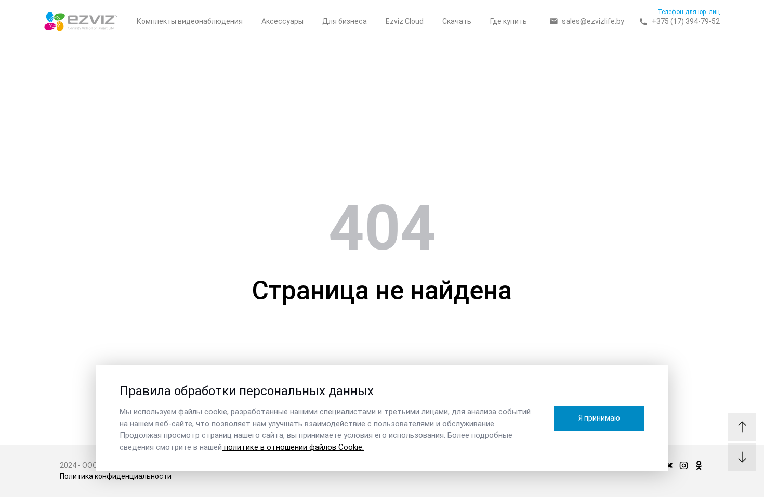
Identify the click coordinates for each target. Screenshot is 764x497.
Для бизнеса (344, 21)
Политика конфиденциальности (116, 476)
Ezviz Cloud (405, 21)
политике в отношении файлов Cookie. (293, 447)
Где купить (508, 21)
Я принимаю (599, 418)
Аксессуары (282, 21)
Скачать (456, 21)
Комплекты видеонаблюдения (190, 21)
